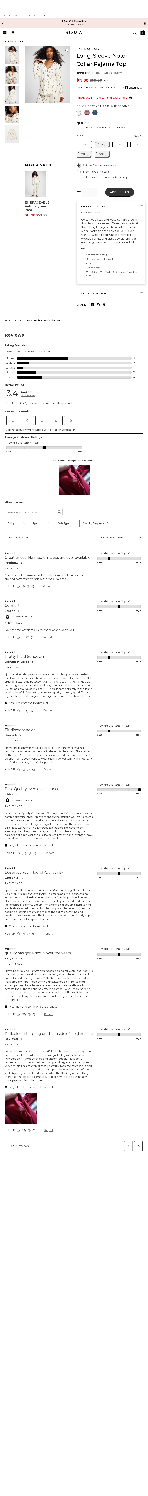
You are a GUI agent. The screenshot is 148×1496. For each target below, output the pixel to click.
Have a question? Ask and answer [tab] (43, 320)
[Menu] (5, 32)
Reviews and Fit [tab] (13, 320)
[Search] (134, 32)
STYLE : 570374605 (91, 212)
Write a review (112, 72)
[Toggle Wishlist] (67, 51)
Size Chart (139, 136)
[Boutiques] (13, 32)
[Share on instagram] (98, 304)
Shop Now (69, 24)
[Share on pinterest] (104, 304)
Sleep (21, 41)
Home (9, 41)
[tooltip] (130, 98)
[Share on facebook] (92, 304)
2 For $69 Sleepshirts (74, 21)
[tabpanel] (74, 738)
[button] (143, 32)
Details (108, 80)
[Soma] (74, 32)
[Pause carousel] (145, 23)
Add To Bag (119, 192)
